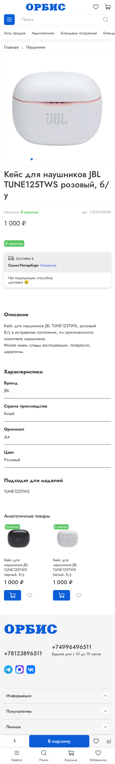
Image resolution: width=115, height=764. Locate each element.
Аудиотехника (43, 33)
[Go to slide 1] (32, 159)
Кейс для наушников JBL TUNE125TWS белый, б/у (65, 567)
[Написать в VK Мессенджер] (30, 669)
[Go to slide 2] (36, 159)
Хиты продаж (14, 33)
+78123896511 (23, 653)
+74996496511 (71, 647)
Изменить (48, 265)
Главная (11, 47)
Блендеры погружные (79, 33)
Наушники (35, 47)
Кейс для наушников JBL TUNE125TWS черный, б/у (16, 567)
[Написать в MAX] (19, 669)
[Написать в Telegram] (8, 669)
